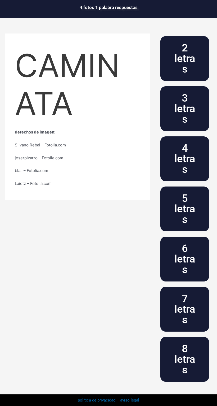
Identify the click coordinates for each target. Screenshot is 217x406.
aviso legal (129, 400)
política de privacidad (97, 400)
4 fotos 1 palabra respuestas (109, 7)
